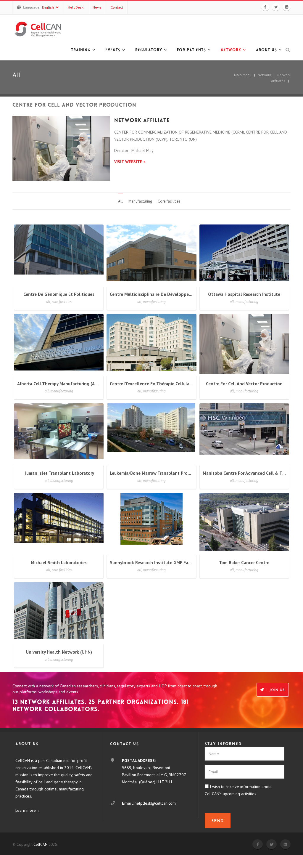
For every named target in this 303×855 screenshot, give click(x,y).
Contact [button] (117, 7)
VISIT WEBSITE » (130, 161)
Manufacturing (140, 201)
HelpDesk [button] (75, 7)
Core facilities (169, 201)
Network (264, 75)
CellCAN (40, 844)
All (120, 201)
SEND (218, 821)
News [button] (97, 7)
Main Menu (243, 75)
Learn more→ (27, 810)
